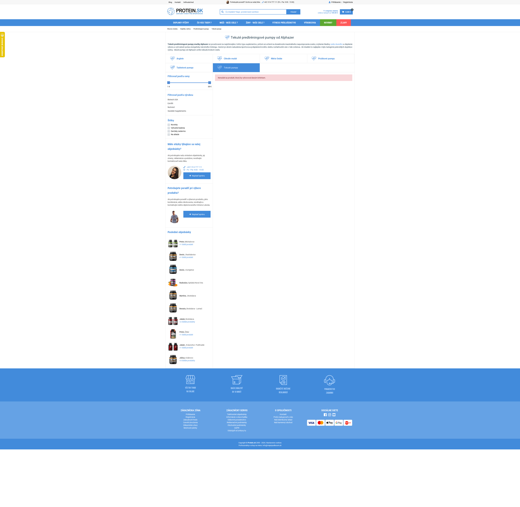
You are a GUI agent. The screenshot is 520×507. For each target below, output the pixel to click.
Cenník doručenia (190, 422)
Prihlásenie (336, 2)
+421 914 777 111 (271, 2)
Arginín (180, 58)
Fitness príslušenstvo (284, 22)
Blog (170, 2)
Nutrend (171, 107)
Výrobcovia (310, 22)
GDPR (236, 428)
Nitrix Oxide (276, 58)
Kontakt (178, 2)
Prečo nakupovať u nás (283, 417)
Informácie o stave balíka (236, 417)
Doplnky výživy (181, 22)
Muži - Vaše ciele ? (229, 22)
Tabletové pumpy (185, 67)
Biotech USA (173, 99)
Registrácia (348, 2)
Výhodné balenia (178, 128)
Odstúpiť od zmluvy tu (237, 430)
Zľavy (343, 22)
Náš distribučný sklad (283, 419)
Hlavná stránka (172, 29)
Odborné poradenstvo (237, 419)
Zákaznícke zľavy (190, 425)
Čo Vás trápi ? (204, 22)
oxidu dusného (336, 44)
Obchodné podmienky (237, 425)
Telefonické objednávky (237, 414)
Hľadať (293, 12)
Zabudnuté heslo (190, 419)
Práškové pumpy (326, 58)
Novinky (328, 22)
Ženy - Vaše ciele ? (255, 22)
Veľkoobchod (188, 2)
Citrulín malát (230, 58)
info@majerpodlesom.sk (272, 445)
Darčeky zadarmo (178, 131)
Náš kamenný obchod (283, 422)
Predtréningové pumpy (201, 29)
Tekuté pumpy (216, 29)
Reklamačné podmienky (237, 422)
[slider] (168, 82)
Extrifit (170, 103)
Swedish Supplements (177, 111)
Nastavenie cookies (274, 442)
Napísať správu (198, 175)
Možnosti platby (190, 428)
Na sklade (175, 134)
